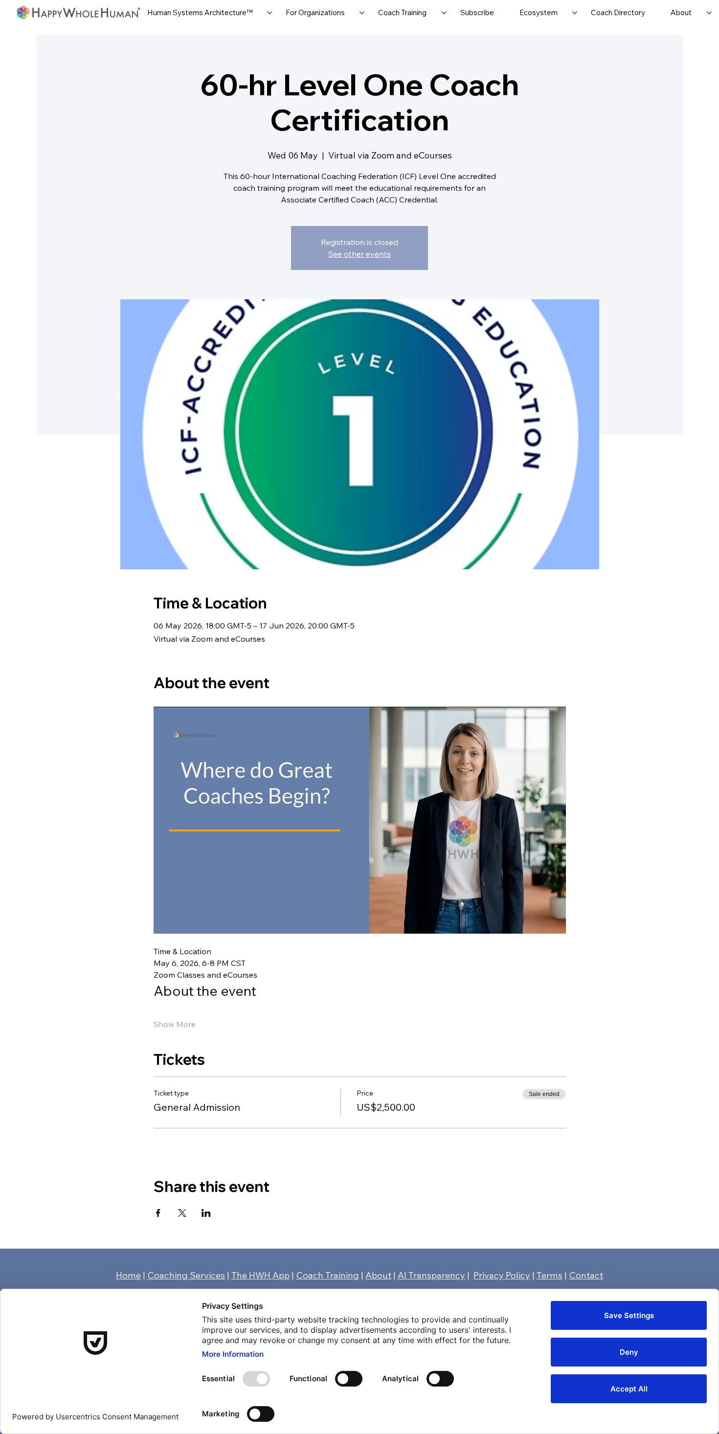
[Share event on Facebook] (158, 1213)
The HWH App (260, 1275)
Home (128, 1275)
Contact (586, 1275)
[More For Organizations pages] (362, 12)
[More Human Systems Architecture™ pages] (269, 12)
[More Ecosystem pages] (574, 12)
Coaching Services (186, 1275)
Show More (175, 1024)
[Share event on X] (182, 1213)
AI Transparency (431, 1275)
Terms (549, 1275)
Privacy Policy (501, 1275)
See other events (359, 254)
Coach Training (327, 1275)
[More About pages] (709, 12)
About (378, 1275)
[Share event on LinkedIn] (206, 1213)
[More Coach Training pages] (444, 12)
